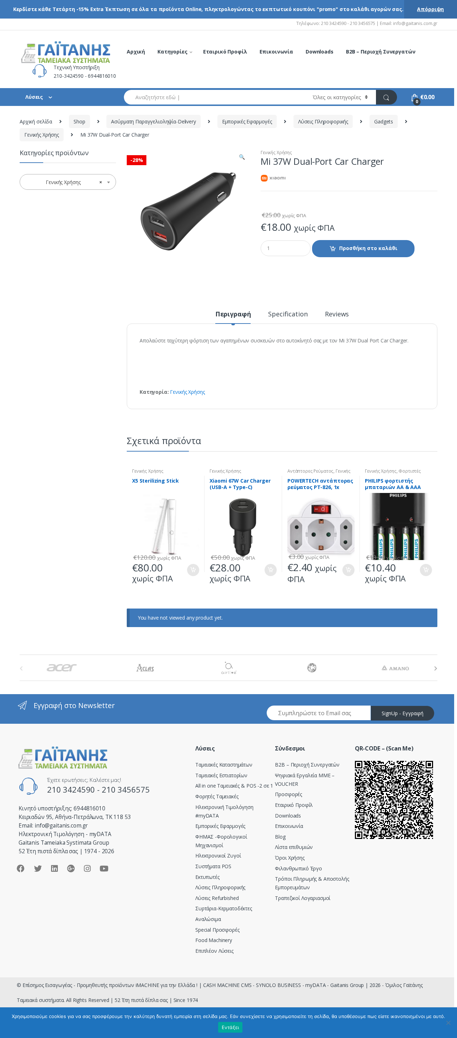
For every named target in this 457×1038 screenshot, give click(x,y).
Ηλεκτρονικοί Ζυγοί (218, 855)
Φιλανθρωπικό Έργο (298, 868)
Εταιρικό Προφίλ (225, 51)
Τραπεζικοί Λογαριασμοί (302, 898)
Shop (79, 121)
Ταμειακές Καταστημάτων (223, 764)
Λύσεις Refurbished (216, 898)
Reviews (337, 314)
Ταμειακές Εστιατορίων (221, 775)
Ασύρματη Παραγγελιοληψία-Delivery (153, 121)
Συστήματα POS (213, 866)
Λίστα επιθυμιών (294, 847)
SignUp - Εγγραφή (402, 713)
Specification (287, 314)
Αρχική (136, 51)
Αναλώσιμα (208, 919)
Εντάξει (230, 1027)
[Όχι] (448, 1022)
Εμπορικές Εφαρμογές (247, 121)
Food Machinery (213, 940)
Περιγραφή (233, 314)
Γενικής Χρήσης (41, 134)
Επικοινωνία (276, 51)
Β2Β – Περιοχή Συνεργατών (307, 764)
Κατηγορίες (172, 51)
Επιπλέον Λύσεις (214, 950)
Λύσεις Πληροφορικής (323, 121)
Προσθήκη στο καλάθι (368, 248)
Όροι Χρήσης (289, 857)
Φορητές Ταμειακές (216, 796)
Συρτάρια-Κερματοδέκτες (223, 908)
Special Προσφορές (217, 929)
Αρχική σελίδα (36, 121)
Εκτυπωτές (207, 877)
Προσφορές (288, 794)
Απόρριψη (430, 9)
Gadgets (383, 121)
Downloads (319, 51)
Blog (280, 836)
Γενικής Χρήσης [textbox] (65, 182)
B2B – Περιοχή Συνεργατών (381, 51)
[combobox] (214, 97)
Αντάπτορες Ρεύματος (310, 471)
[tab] (233, 317)
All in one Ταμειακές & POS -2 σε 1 (234, 785)
